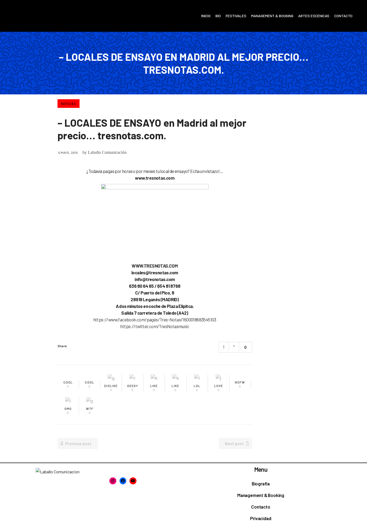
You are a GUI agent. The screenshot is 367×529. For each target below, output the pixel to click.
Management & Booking (260, 495)
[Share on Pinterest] (94, 346)
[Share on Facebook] (73, 346)
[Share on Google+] (87, 346)
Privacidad (260, 518)
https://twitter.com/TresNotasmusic (154, 326)
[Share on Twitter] (80, 346)
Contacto (260, 506)
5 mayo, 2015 (68, 152)
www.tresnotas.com (154, 177)
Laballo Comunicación (107, 152)
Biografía (261, 483)
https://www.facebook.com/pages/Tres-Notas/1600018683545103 (154, 319)
